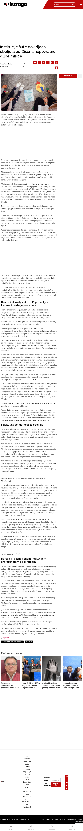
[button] (81, 4)
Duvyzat (29, 642)
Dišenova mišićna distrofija (12, 642)
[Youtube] (66, 782)
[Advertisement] (41, 25)
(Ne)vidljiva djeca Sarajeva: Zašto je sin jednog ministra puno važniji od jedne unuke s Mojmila (51, 685)
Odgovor (5, 637)
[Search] (73, 4)
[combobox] (62, 4)
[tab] (68, 76)
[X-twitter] (66, 779)
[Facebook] (66, 776)
